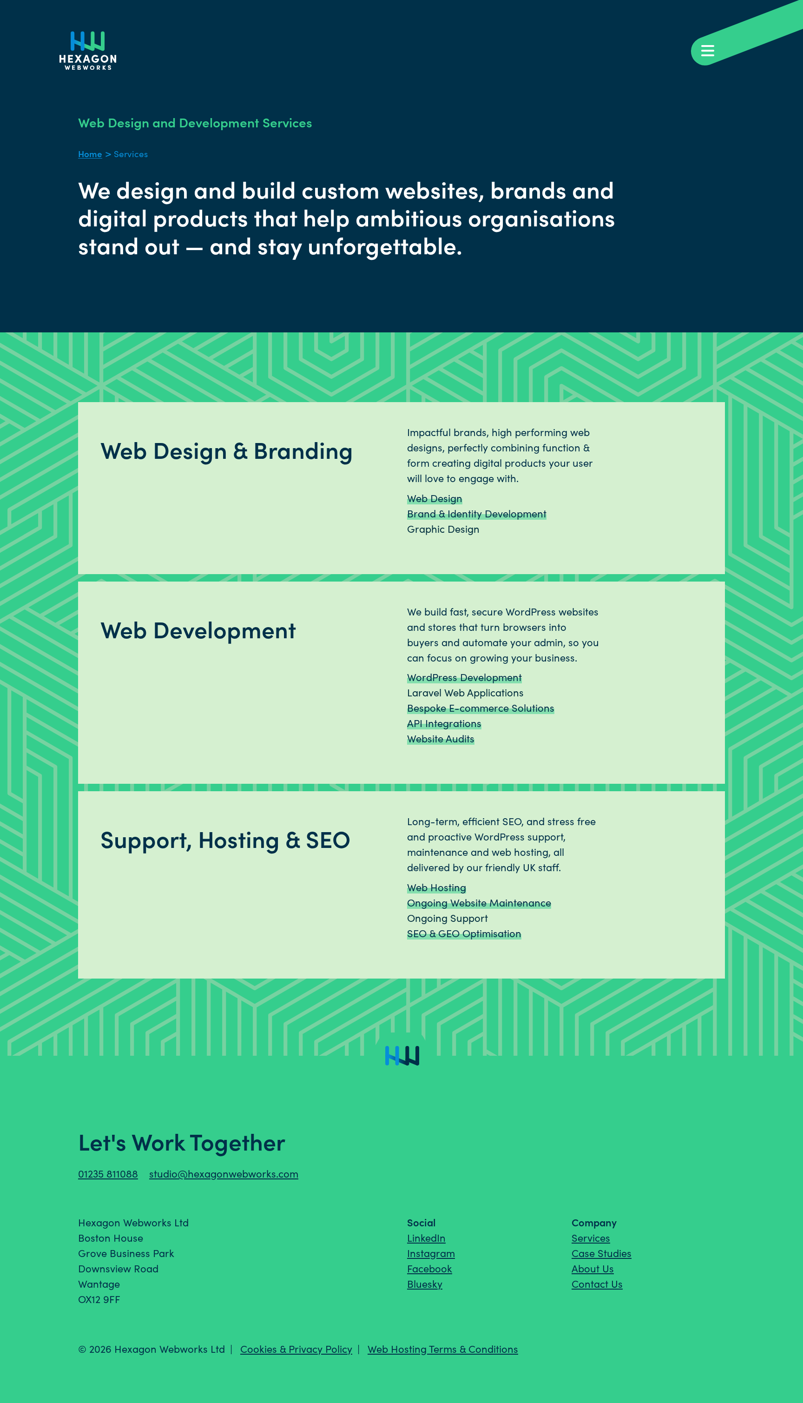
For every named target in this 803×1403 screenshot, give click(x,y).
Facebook (429, 1268)
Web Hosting (436, 887)
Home (90, 153)
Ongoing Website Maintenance (479, 902)
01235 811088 (108, 1173)
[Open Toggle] (745, 35)
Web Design (434, 498)
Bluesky (424, 1283)
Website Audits (440, 738)
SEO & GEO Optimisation (464, 933)
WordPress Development (464, 677)
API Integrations (444, 723)
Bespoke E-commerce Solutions (480, 708)
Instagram (431, 1253)
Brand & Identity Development (476, 513)
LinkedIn (426, 1237)
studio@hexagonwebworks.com (223, 1173)
